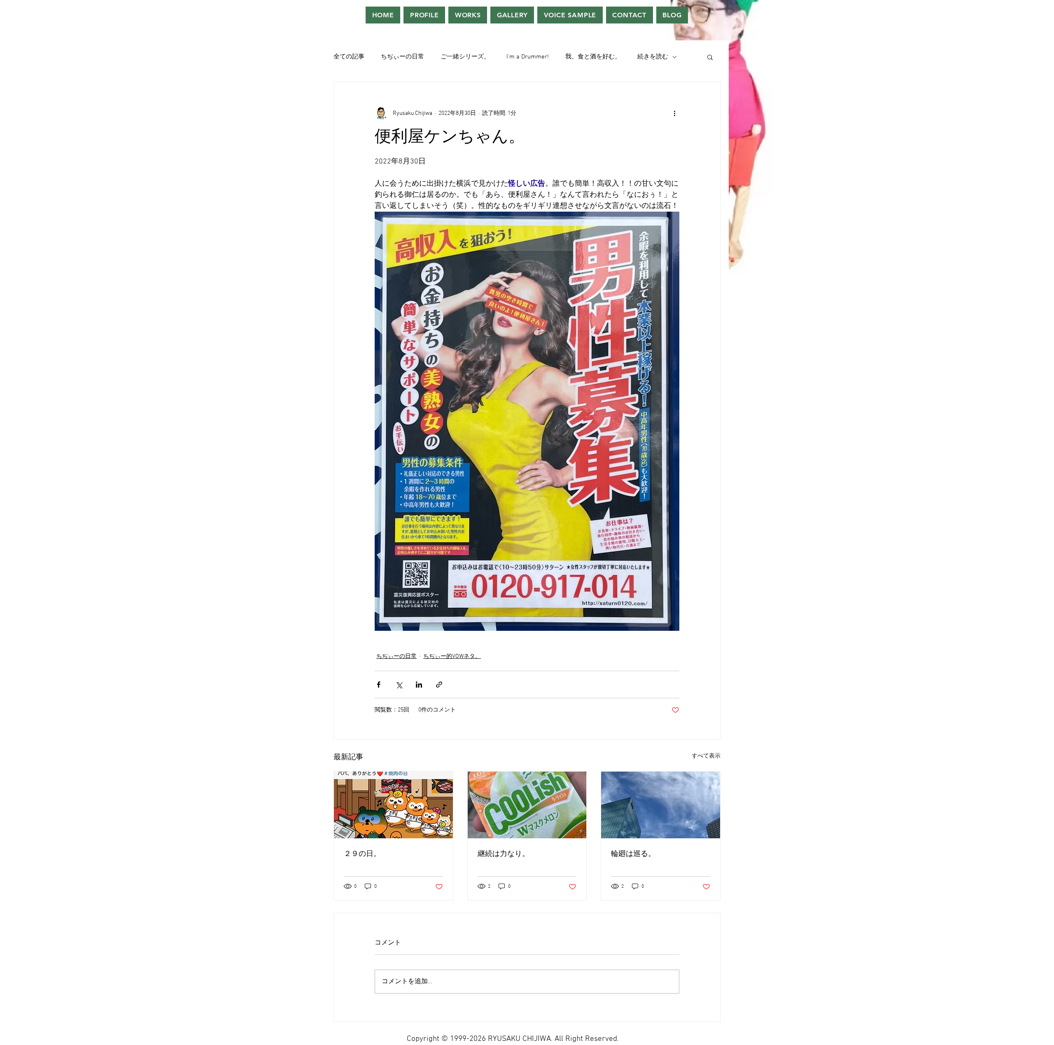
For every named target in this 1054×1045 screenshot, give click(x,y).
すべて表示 (706, 756)
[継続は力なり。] (527, 805)
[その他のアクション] (674, 113)
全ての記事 (348, 57)
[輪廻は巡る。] (660, 805)
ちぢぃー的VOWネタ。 (452, 656)
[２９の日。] (393, 805)
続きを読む (652, 57)
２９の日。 (362, 854)
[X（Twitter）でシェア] (399, 684)
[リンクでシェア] (439, 684)
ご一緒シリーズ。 (465, 57)
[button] (710, 57)
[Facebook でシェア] (378, 684)
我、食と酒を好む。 (593, 57)
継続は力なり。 (503, 854)
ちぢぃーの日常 (402, 57)
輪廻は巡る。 (633, 854)
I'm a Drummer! (527, 57)
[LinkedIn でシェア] (419, 684)
